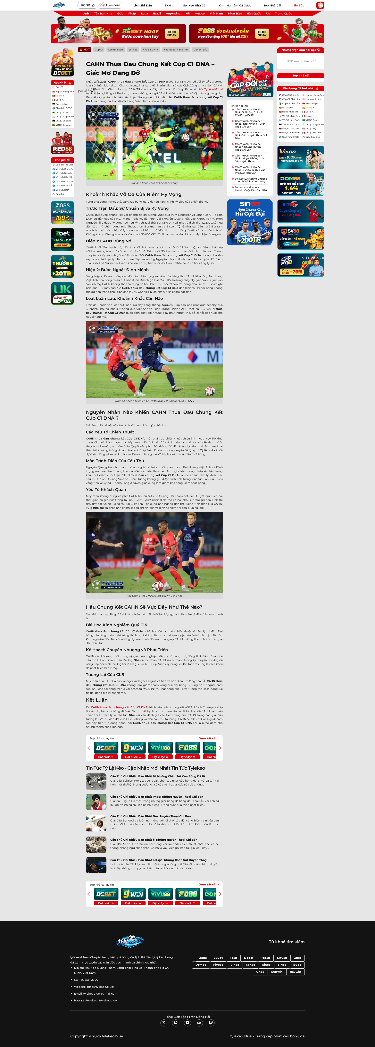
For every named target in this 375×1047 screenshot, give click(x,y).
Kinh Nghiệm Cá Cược (235, 5)
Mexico (200, 13)
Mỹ (188, 13)
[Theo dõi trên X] (163, 1022)
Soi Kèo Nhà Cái (194, 5)
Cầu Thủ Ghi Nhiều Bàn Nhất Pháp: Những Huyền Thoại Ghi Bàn (156, 796)
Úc (268, 13)
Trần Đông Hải (199, 1017)
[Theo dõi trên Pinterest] (175, 1022)
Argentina (173, 13)
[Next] (219, 747)
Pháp (132, 13)
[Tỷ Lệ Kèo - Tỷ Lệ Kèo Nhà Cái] (62, 5)
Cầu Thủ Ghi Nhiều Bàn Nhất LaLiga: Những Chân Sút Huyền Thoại (158, 860)
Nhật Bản (235, 13)
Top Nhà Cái (272, 5)
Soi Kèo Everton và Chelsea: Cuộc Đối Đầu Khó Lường (251, 180)
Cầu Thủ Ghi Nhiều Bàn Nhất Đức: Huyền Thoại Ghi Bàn (150, 816)
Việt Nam (216, 13)
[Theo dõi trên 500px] (199, 1022)
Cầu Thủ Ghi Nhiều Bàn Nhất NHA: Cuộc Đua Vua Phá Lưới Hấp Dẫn (250, 170)
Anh (86, 13)
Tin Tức (299, 5)
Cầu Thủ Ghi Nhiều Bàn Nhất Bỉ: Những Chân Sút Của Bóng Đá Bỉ (157, 776)
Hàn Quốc (254, 13)
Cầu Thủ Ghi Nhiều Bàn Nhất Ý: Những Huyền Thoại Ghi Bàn (153, 839)
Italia (144, 13)
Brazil (157, 13)
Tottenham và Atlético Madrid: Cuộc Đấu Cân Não (251, 188)
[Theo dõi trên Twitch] (211, 1022)
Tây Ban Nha (103, 13)
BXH (167, 5)
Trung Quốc (283, 13)
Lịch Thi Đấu (143, 5)
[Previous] (88, 747)
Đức (120, 13)
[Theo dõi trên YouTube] (187, 1022)
